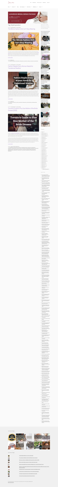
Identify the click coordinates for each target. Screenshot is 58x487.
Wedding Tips (44, 2)
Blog (18, 6)
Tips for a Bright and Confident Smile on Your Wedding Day (45, 378)
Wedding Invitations (44, 155)
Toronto (40, 6)
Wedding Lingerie (44, 158)
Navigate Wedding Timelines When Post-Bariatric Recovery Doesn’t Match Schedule (45, 358)
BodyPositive (20, 147)
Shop (30, 2)
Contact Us (48, 2)
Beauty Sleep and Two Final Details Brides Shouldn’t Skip (45, 356)
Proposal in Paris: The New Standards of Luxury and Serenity (45, 237)
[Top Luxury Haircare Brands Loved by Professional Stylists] (30, 445)
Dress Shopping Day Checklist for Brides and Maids (46, 258)
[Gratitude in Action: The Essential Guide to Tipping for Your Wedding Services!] (12, 445)
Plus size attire (43, 145)
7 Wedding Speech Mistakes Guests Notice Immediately (45, 279)
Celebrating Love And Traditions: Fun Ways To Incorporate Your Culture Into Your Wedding (46, 369)
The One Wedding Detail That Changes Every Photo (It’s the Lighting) (45, 43)
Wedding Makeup (44, 159)
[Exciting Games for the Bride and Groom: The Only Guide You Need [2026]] (38, 445)
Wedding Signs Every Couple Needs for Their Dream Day (45, 366)
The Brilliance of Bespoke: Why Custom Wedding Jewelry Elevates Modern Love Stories (45, 399)
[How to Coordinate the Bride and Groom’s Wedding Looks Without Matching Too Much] (45, 77)
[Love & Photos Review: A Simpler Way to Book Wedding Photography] (45, 105)
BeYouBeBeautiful (11, 147)
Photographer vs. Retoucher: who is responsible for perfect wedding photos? (46, 218)
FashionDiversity (32, 148)
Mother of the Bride (13, 146)
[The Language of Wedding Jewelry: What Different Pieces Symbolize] (46, 437)
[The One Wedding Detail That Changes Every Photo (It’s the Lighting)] (45, 47)
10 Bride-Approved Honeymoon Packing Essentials (45, 220)
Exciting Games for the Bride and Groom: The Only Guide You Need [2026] (29, 471)
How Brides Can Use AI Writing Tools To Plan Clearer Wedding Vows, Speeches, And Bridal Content (45, 276)
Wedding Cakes (43, 150)
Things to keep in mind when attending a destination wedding (45, 246)
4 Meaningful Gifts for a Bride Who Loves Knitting (45, 283)
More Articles (28, 6)
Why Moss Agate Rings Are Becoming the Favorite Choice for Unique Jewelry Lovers (46, 263)
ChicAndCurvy (9, 148)
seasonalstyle (20, 102)
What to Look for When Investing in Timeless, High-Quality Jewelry (45, 119)
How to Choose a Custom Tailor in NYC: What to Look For (45, 222)
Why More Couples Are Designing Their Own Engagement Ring (46, 224)
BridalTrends (29, 147)
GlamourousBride (16, 149)
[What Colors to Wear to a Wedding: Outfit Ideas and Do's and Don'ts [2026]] (20, 437)
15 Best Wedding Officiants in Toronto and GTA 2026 (26, 455)
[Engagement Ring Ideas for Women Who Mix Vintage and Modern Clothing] (45, 114)
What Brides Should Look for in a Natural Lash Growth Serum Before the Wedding (46, 202)
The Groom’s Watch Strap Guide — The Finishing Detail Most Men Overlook (45, 91)
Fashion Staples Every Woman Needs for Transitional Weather (20, 67)
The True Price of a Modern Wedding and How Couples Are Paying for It (45, 341)
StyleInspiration (24, 102)
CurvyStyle (17, 148)
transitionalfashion (29, 102)
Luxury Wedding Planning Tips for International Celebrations (45, 270)
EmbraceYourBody (28, 148)
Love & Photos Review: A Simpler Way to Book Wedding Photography (45, 100)
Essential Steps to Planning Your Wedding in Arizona (46, 393)
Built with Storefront (11, 482)
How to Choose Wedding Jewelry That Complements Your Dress (46, 239)
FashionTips (14, 102)
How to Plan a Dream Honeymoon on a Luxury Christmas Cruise (46, 408)
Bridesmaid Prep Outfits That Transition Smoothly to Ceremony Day (45, 361)
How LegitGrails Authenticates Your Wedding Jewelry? (45, 333)
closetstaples (11, 102)
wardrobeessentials (34, 102)
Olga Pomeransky (13, 27)
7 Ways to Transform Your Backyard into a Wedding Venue (46, 250)
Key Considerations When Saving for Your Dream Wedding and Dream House (46, 323)
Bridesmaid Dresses (44, 134)
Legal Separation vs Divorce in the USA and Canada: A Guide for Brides (46, 419)
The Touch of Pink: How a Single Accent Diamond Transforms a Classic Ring (46, 213)
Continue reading (10, 57)
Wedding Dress (34, 2)
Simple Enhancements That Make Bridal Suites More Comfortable (46, 382)
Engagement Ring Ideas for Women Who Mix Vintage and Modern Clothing (45, 110)
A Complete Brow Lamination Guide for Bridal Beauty (45, 395)
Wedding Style (43, 162)
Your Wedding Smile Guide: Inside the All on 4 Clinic (46, 406)
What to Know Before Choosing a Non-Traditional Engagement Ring (46, 301)
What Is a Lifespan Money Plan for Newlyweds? (45, 317)
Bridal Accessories (39, 2)
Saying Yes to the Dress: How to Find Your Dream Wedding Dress (45, 281)
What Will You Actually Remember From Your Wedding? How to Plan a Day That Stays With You (46, 208)
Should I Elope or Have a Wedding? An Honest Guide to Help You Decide (45, 261)
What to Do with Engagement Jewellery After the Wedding (45, 345)
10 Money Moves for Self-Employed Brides (45, 226)
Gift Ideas (43, 141)
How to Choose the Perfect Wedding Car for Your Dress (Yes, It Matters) (46, 364)
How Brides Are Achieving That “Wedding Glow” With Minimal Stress (45, 306)
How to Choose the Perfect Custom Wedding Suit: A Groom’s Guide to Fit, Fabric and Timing (46, 175)
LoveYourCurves (24, 149)
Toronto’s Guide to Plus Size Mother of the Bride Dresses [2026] (23, 109)
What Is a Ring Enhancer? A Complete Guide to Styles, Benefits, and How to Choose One (46, 314)
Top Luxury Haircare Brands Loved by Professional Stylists (45, 347)
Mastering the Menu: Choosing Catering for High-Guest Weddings (45, 292)
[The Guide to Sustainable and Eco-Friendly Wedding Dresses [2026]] (20, 445)
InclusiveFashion (20, 149)
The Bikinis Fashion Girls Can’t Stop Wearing (21, 29)
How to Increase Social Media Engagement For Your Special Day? (45, 390)
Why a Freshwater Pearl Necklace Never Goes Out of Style (46, 303)
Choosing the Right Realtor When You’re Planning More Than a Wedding (46, 336)
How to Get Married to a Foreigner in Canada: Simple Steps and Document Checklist (45, 205)
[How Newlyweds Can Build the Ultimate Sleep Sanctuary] (45, 86)
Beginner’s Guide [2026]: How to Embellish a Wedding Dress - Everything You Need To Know (31, 464)
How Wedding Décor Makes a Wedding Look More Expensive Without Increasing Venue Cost (45, 256)
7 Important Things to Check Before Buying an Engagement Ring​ (45, 413)
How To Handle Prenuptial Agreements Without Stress (45, 343)
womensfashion (10, 103)
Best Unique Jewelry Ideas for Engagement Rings (45, 268)
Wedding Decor (43, 151)
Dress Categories (22, 6)
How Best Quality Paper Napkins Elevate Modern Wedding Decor (46, 266)
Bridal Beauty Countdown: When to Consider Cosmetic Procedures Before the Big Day (46, 387)
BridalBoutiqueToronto (25, 147)
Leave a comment (18, 27)
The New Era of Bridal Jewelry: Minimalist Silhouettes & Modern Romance (46, 422)
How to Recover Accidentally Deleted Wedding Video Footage (46, 328)
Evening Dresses (44, 138)
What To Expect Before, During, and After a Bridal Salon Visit (45, 373)
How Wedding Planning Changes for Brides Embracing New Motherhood (46, 352)
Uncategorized (43, 149)
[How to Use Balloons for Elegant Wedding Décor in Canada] (45, 57)
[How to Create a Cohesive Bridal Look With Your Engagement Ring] (45, 66)
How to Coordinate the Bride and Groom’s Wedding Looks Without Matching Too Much (46, 185)
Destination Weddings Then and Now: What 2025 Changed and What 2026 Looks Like (46, 308)
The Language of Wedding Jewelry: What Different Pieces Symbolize (28, 457)
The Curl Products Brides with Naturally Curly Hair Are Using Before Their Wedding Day (45, 253)
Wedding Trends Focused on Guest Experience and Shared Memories (45, 273)
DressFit (20, 148)
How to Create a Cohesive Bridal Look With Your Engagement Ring (45, 62)
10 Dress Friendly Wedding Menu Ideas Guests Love (46, 210)
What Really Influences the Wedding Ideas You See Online (45, 376)
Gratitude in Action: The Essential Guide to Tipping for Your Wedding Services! (29, 469)
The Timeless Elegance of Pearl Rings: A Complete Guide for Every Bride (45, 295)
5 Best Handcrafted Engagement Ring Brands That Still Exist (46, 326)
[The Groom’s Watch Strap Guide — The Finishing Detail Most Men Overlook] (45, 96)
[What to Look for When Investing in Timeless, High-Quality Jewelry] (45, 124)
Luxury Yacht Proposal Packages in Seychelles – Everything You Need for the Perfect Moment (46, 416)
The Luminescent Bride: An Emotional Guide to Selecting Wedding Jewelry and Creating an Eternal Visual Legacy (46, 242)
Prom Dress (43, 146)
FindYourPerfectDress (10, 149)
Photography (43, 143)
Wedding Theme (44, 163)
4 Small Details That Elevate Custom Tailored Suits (45, 289)
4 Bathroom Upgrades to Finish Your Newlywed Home (45, 285)
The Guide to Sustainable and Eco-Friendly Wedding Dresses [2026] (28, 473)
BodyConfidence (16, 147)
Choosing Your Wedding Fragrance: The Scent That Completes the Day (45, 234)
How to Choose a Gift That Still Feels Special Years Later (45, 349)
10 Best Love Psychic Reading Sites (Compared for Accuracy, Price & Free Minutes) (45, 229)
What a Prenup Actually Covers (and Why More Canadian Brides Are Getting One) (45, 311)
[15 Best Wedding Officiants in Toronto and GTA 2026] (12, 437)
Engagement (43, 137)
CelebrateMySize (33, 147)
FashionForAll (36, 148)
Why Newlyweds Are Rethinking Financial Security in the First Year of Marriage (45, 384)
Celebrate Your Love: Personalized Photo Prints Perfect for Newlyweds (45, 331)
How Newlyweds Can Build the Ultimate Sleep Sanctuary (45, 82)
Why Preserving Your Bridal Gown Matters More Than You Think (46, 371)
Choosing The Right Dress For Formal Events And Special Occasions (45, 298)
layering (17, 102)
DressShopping (23, 148)
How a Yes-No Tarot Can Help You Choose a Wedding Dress (46, 380)
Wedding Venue (43, 166)
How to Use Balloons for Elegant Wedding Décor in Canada (45, 52)
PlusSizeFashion (34, 149)
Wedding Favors (44, 154)
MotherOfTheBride (29, 149)
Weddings (43, 167)
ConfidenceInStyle (14, 148)
